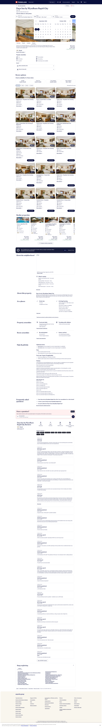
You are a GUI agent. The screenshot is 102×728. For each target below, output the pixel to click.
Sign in (85, 2)
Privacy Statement (24, 725)
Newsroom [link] (47, 704)
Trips (78, 2)
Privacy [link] (61, 701)
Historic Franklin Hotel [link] (22, 683)
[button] (41, 27)
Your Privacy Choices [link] (63, 705)
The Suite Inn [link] (48, 672)
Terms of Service (33, 725)
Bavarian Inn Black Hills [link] (49, 681)
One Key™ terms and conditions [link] (65, 703)
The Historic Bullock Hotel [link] (50, 678)
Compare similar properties (46, 243)
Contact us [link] (32, 703)
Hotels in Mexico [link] (18, 701)
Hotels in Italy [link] (18, 705)
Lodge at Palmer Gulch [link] (22, 678)
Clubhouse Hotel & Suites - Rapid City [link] (52, 675)
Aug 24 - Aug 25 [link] (38, 81)
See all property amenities (42, 328)
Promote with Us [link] (48, 706)
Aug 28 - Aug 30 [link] (53, 81)
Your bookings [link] (32, 699)
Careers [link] (75, 701)
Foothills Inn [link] (47, 673)
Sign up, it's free (71, 250)
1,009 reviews (19, 428)
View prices (30, 108)
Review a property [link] (33, 705)
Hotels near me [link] (76, 703)
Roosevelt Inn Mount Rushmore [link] (24, 679)
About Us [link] (75, 699)
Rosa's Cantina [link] (48, 680)
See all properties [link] (21, 5)
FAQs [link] (31, 701)
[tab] (19, 668)
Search (72, 16)
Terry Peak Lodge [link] (21, 682)
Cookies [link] (61, 707)
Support (73, 2)
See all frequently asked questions (43, 405)
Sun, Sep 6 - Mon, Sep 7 (41, 17)
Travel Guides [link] (76, 705)
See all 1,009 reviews (20, 52)
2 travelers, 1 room (58, 17)
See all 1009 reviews (42, 660)
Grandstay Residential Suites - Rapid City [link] (53, 674)
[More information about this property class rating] (19, 10)
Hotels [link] (17, 688)
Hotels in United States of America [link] (22, 699)
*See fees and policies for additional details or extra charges (47, 317)
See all (17, 62)
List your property (66, 2)
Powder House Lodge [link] (22, 681)
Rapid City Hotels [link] (36, 688)
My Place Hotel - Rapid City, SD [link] (51, 679)
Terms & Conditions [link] (63, 699)
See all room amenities (41, 338)
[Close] (100, 725)
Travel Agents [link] (47, 708)
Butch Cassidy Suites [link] (22, 680)
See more (38, 289)
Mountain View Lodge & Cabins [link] (51, 677)
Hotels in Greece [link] (18, 716)
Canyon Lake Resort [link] (49, 682)
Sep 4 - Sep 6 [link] (68, 81)
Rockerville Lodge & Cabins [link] (23, 684)
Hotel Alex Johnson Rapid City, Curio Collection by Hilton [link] (29, 672)
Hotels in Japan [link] (18, 713)
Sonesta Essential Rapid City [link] (51, 671)
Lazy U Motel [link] (20, 671)
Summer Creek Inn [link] (21, 677)
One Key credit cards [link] (77, 707)
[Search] (73, 416)
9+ (73, 40)
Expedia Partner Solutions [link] (49, 702)
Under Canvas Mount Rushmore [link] (51, 683)
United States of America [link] (23, 688)
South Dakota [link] (30, 688)
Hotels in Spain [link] (18, 711)
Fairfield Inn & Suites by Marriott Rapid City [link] (26, 674)
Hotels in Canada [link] (18, 703)
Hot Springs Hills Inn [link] (22, 675)
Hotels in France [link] (18, 709)
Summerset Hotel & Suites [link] (23, 673)
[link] (72, 6)
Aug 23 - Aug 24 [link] (23, 81)
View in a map (39, 273)
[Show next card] (75, 229)
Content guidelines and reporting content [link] (65, 710)
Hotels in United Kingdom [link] (20, 707)
